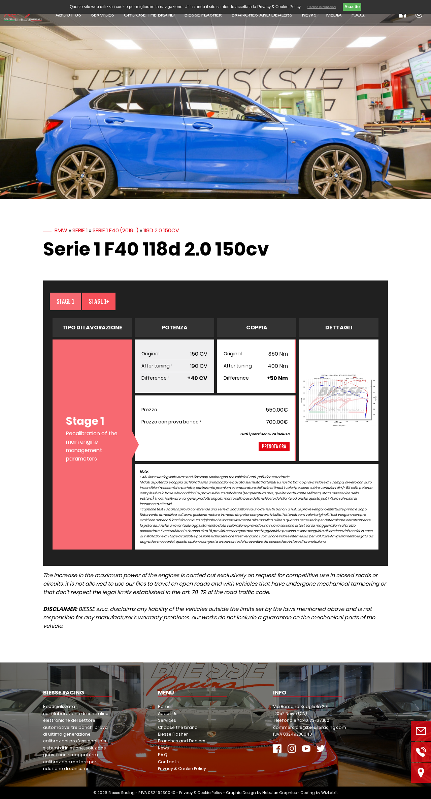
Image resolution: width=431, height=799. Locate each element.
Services (102, 15)
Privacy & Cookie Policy (182, 768)
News (309, 15)
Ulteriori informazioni (321, 7)
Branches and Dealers (262, 15)
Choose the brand (149, 15)
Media (334, 15)
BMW (61, 230)
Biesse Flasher (203, 15)
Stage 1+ (99, 301)
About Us (68, 15)
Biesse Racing (121, 792)
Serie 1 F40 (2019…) (115, 230)
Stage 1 (65, 301)
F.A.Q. (358, 15)
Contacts (168, 762)
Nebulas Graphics (279, 792)
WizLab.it (329, 792)
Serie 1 (80, 230)
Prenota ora (274, 446)
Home (164, 706)
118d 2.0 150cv (161, 230)
